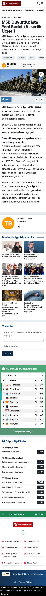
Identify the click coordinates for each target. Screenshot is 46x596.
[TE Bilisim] (8, 223)
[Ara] (38, 4)
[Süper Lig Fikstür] (42, 441)
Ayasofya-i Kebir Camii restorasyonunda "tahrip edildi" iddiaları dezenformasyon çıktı (10, 309)
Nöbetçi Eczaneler (12, 541)
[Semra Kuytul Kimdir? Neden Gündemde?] (12, 247)
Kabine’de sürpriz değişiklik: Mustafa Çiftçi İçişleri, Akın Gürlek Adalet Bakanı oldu (11, 281)
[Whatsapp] (23, 532)
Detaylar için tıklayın (23, 432)
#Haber (21, 58)
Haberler (6, 18)
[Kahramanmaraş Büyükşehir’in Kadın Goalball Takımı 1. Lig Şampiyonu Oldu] (34, 269)
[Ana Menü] (42, 4)
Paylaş (7, 99)
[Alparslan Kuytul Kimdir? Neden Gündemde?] (34, 247)
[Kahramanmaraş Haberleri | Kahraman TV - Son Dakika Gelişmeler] (11, 4)
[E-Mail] (19, 227)
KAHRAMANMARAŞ (11, 10)
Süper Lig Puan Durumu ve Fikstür (9, 555)
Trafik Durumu (32, 548)
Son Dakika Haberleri (13, 563)
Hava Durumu (33, 541)
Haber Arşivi (32, 563)
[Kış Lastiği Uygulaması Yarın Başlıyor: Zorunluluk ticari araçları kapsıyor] (34, 295)
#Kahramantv (8, 58)
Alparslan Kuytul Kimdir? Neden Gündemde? (31, 257)
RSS (7, 574)
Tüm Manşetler (33, 554)
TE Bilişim (29, 582)
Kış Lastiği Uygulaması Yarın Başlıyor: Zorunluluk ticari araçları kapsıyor (33, 307)
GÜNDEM (29, 10)
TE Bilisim (21, 221)
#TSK (31, 58)
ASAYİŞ (40, 10)
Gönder (8, 353)
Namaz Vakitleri (11, 548)
